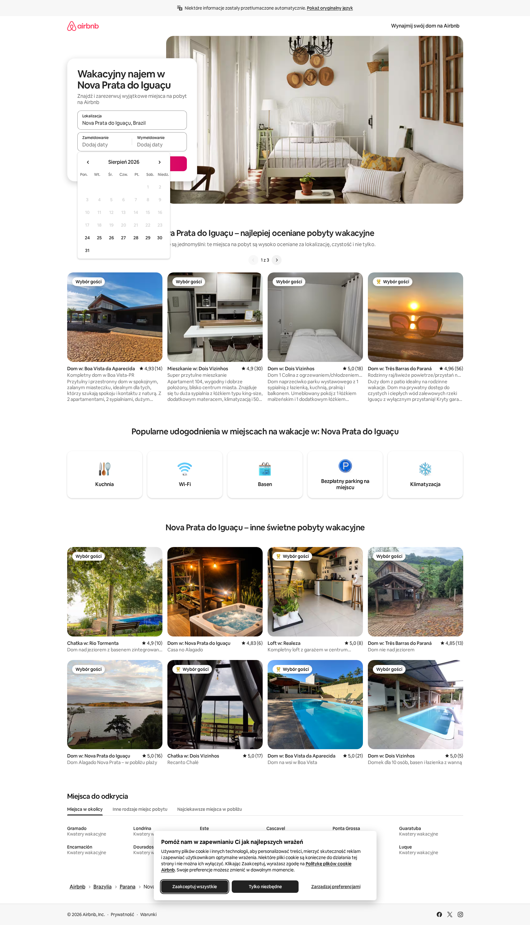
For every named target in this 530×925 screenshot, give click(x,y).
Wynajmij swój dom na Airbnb (425, 26)
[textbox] (104, 144)
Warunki (148, 914)
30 (159, 238)
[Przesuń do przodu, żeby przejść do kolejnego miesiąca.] (159, 162)
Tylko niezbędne (265, 886)
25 (99, 238)
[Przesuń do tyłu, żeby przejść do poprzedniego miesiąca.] (88, 162)
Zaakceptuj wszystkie (194, 886)
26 (111, 238)
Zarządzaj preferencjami (335, 886)
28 (135, 238)
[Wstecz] (253, 260)
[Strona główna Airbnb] (83, 26)
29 (147, 238)
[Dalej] (277, 260)
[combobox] (132, 123)
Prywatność (122, 914)
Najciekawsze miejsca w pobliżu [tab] (209, 809)
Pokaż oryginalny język (330, 8)
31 (87, 250)
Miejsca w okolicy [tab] (85, 809)
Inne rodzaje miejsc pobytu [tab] (140, 809)
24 (87, 238)
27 (123, 238)
